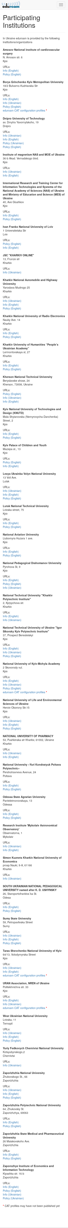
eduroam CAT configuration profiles (24, 110)
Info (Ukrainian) (12, 103)
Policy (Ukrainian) (13, 143)
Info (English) (11, 70)
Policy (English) (12, 74)
